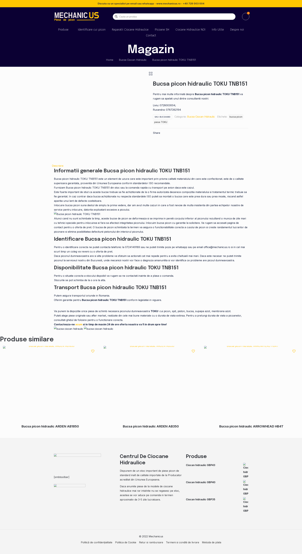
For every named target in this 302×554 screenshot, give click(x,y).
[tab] (151, 166)
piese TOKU (160, 122)
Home (109, 59)
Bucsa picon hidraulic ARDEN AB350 (151, 426)
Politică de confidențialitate (96, 542)
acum (78, 324)
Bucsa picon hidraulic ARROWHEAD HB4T (251, 426)
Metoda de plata (211, 542)
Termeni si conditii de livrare (182, 542)
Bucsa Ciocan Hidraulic (133, 59)
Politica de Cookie (125, 542)
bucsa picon (235, 116)
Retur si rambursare (151, 542)
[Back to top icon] (287, 547)
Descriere (57, 165)
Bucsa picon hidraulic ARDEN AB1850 (50, 426)
